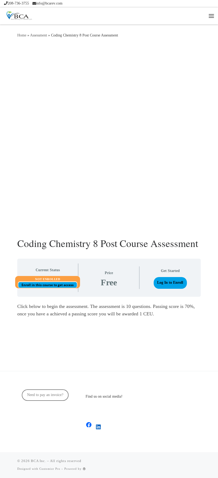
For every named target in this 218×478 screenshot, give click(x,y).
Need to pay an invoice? (45, 395)
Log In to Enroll (170, 283)
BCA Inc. (38, 461)
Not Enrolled (47, 279)
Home (21, 35)
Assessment (38, 35)
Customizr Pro (49, 468)
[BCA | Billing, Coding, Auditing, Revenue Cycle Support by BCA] (19, 15)
